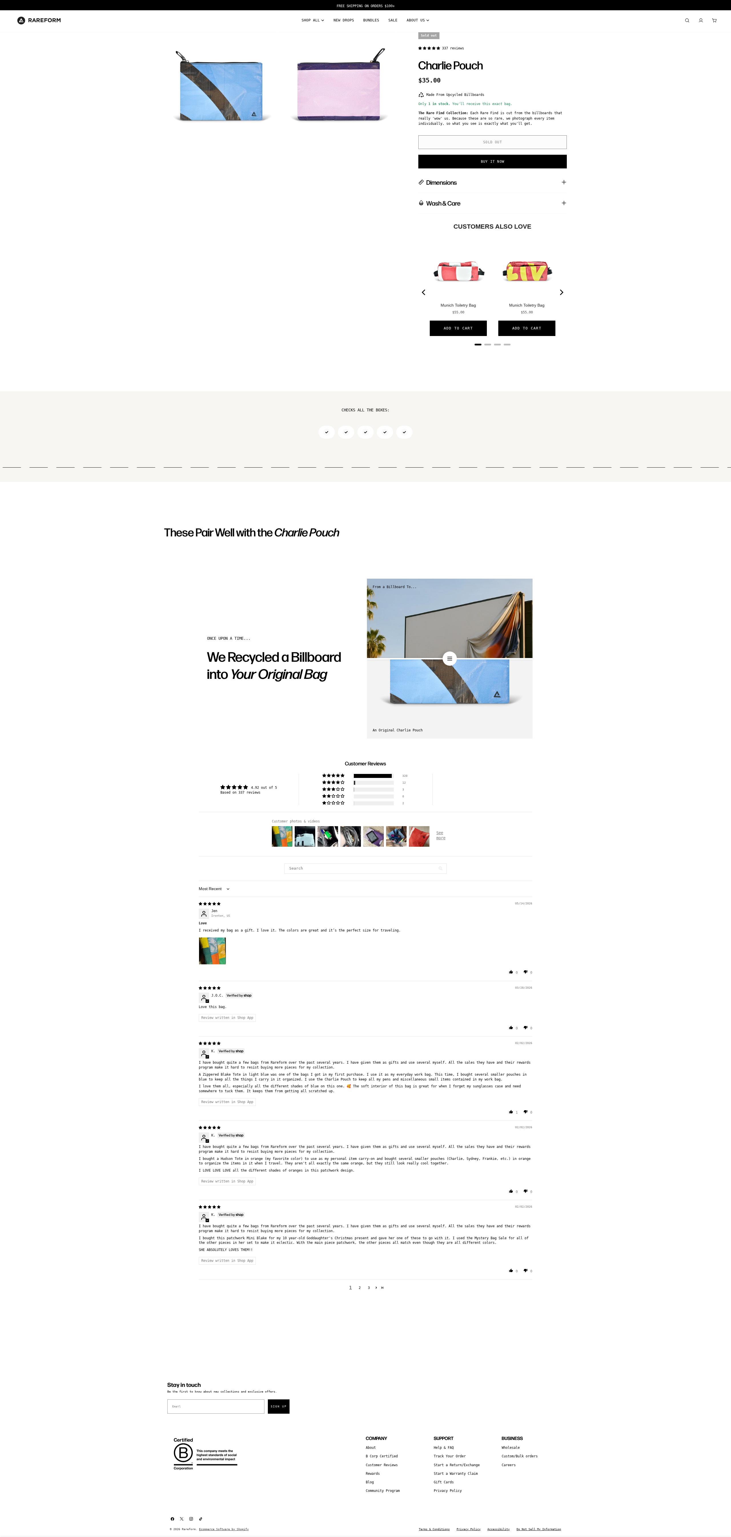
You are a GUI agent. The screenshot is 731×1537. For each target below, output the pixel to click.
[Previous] (424, 292)
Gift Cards (444, 1482)
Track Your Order (450, 1456)
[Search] (687, 20)
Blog (370, 1482)
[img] (209, 904)
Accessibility (498, 1529)
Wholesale (511, 1448)
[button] (430, 48)
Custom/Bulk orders (520, 1456)
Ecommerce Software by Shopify (224, 1529)
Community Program (383, 1491)
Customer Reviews (382, 1465)
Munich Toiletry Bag (458, 305)
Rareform (189, 1529)
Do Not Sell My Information (539, 1529)
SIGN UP (279, 1406)
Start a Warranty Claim (456, 1474)
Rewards (373, 1474)
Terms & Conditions (434, 1529)
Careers (509, 1465)
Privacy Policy (448, 1491)
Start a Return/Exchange (457, 1465)
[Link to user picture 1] (212, 951)
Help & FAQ (444, 1448)
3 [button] (369, 1288)
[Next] (561, 292)
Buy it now (492, 162)
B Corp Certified (382, 1456)
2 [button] (360, 1288)
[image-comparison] (450, 659)
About (371, 1448)
